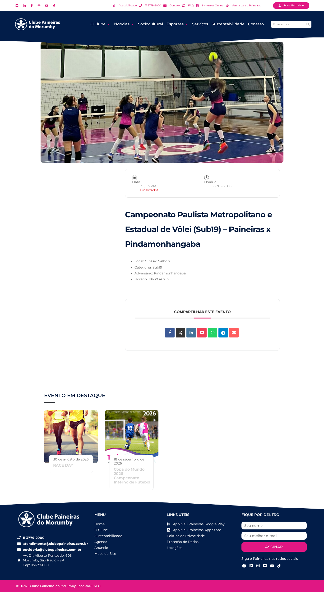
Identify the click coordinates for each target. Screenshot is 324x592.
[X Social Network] (180, 332)
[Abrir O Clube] (109, 24)
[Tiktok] (279, 565)
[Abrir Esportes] (187, 24)
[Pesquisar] (307, 24)
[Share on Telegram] (223, 332)
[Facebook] (244, 565)
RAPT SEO (93, 586)
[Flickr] (265, 565)
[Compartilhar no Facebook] (170, 332)
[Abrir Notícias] (132, 24)
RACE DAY (63, 465)
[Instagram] (258, 565)
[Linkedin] (191, 332)
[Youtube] (272, 565)
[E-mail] (234, 332)
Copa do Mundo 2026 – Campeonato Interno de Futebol (132, 475)
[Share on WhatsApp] (212, 332)
